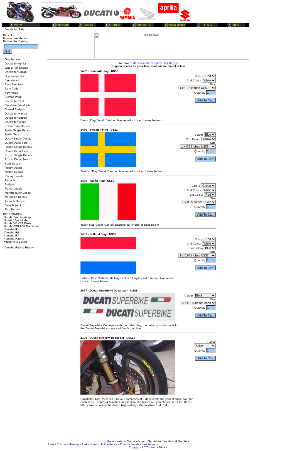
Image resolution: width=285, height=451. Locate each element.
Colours (62, 444)
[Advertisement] (148, 427)
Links (85, 444)
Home (50, 444)
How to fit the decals (104, 444)
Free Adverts (150, 444)
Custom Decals (129, 444)
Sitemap (74, 444)
